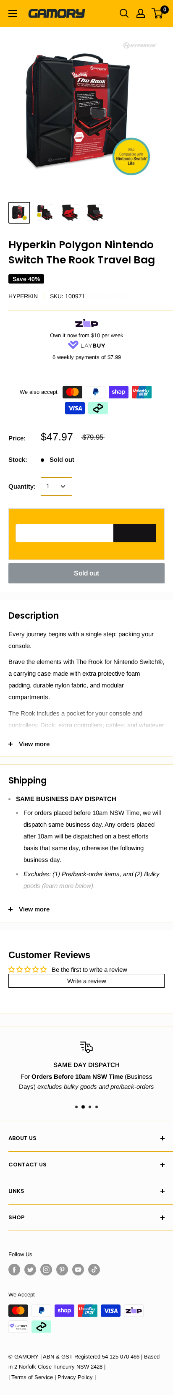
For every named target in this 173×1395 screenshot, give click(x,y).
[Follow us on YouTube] (78, 1269)
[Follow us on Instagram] (46, 1269)
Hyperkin (23, 296)
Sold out (86, 573)
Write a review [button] (86, 980)
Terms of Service (32, 1377)
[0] (157, 13)
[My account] (140, 13)
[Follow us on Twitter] (30, 1269)
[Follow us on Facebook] (14, 1269)
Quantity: (22, 486)
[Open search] (124, 13)
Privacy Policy (75, 1377)
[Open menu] (12, 13)
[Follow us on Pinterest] (62, 1269)
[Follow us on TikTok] (94, 1269)
